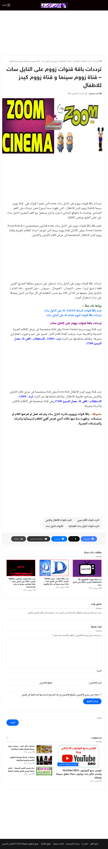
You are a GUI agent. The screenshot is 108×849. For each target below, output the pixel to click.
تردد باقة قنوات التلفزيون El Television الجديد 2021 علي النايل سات (87, 582)
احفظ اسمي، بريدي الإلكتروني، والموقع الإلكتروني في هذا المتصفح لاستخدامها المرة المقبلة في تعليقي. (60, 695)
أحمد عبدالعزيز (94, 93)
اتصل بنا (85, 844)
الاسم (99, 671)
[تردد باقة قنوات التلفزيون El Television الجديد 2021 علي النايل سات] (87, 568)
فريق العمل (94, 844)
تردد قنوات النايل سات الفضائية (83, 526)
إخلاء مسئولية (58, 844)
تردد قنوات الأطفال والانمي (58, 520)
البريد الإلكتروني (95, 683)
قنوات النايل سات (54, 526)
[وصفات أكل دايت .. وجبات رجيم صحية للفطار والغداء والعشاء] (44, 749)
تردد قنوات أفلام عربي (87, 520)
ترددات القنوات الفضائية (82, 61)
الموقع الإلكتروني (45, 683)
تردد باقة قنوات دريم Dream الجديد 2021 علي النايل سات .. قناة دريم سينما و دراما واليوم (55, 581)
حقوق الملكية (46, 844)
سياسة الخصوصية (73, 844)
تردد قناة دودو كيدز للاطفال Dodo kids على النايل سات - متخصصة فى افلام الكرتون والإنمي (62, 613)
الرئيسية (96, 61)
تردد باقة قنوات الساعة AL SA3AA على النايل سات (73, 310)
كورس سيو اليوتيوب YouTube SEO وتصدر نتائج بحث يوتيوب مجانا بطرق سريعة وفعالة (79, 774)
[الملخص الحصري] (54, 5)
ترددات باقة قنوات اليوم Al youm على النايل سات (74, 315)
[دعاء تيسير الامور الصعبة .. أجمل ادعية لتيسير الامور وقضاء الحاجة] (44, 771)
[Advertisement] (54, 33)
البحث (99, 718)
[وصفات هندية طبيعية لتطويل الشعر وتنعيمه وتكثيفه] (44, 760)
